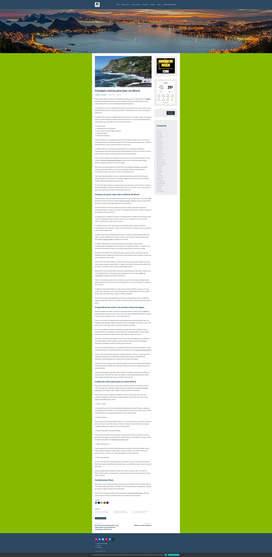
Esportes (160, 144)
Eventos (160, 146)
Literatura (160, 165)
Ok (165, 554)
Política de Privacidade (102, 543)
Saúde (159, 4)
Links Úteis (99, 547)
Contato (99, 545)
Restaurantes (161, 183)
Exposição (161, 148)
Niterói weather (165, 102)
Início (117, 4)
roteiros (104, 518)
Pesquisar (170, 113)
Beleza (160, 134)
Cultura (160, 138)
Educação (160, 142)
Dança (159, 140)
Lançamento (161, 159)
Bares (159, 132)
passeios (98, 518)
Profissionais (161, 181)
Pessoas (160, 179)
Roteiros (104, 94)
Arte (159, 130)
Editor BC (118, 94)
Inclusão (160, 155)
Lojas (159, 167)
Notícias (153, 4)
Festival (160, 149)
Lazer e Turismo (135, 4)
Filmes (160, 151)
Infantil (160, 157)
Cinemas (160, 136)
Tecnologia (161, 191)
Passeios (98, 94)
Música (160, 169)
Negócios (145, 4)
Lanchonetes (161, 161)
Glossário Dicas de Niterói (169, 4)
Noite (159, 173)
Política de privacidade (174, 554)
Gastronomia (124, 4)
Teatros (160, 189)
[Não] (270, 555)
